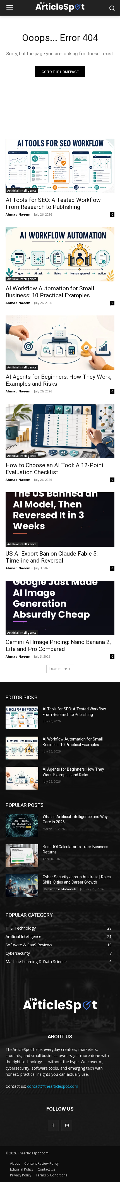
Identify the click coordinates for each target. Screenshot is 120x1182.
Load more (58, 668)
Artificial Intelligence (21, 190)
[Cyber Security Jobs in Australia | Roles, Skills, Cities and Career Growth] (22, 885)
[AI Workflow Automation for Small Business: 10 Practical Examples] (60, 254)
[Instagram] (66, 1125)
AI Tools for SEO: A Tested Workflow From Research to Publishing (53, 203)
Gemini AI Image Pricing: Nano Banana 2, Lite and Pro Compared (58, 645)
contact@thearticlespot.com (52, 1086)
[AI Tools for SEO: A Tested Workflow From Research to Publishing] (60, 166)
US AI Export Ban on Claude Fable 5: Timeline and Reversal (52, 557)
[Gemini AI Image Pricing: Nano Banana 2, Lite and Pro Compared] (60, 608)
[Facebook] (53, 1125)
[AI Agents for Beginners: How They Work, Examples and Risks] (60, 342)
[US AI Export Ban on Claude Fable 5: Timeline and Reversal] (60, 519)
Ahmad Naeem (18, 214)
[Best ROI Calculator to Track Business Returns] (22, 855)
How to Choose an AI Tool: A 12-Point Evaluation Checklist (55, 469)
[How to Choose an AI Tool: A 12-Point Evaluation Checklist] (60, 431)
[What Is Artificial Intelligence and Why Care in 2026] (22, 825)
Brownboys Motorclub (60, 889)
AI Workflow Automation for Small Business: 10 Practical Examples (50, 292)
